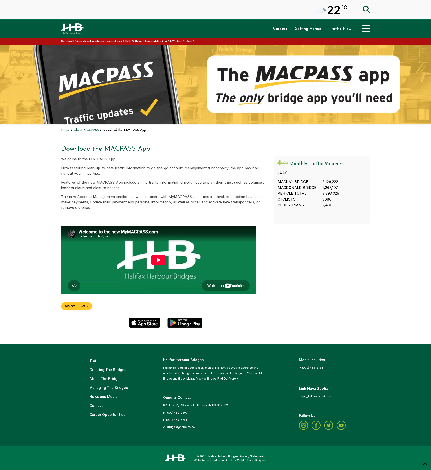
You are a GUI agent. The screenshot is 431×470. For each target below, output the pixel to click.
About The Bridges (105, 378)
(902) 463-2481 (312, 367)
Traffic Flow (340, 29)
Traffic (94, 360)
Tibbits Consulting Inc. (251, 460)
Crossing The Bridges (107, 369)
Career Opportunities (107, 414)
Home (65, 130)
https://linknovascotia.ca (315, 396)
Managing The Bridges (108, 387)
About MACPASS (86, 130)
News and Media (103, 396)
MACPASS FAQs (76, 306)
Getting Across (308, 29)
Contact (96, 405)
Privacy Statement (252, 456)
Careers (280, 29)
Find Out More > (227, 378)
